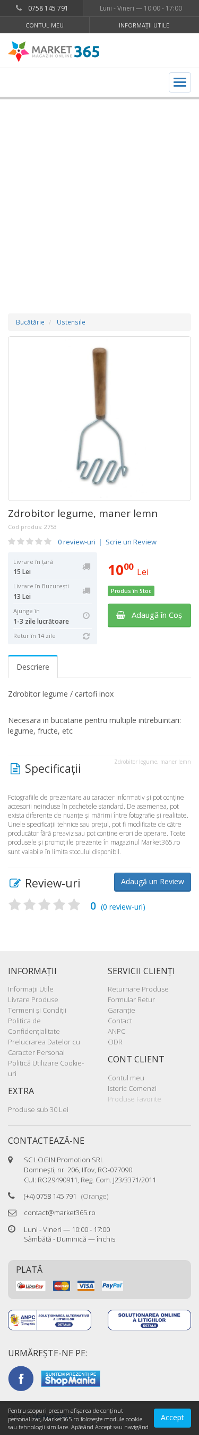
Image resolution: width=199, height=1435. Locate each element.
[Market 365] (54, 51)
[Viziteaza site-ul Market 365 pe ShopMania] (70, 1378)
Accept (172, 1417)
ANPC (116, 1031)
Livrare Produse (33, 999)
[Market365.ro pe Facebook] (20, 1378)
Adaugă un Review (152, 881)
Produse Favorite (134, 1099)
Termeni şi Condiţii (37, 1010)
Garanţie (121, 1010)
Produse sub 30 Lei (38, 1109)
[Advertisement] (99, 196)
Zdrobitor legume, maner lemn (83, 513)
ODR (115, 1042)
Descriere (32, 667)
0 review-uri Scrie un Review (107, 542)
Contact (120, 1020)
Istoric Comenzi (132, 1088)
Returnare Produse (138, 989)
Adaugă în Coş (153, 614)
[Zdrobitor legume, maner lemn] (99, 418)
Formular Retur (131, 999)
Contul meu (44, 25)
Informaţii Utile (144, 25)
